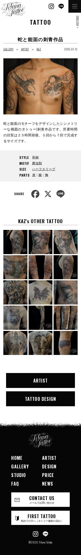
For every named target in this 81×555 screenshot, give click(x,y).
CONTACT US (41, 499)
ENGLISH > (77, 22)
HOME (16, 457)
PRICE (48, 475)
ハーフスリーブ (43, 168)
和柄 (35, 157)
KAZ (39, 49)
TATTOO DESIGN (40, 398)
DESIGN (49, 466)
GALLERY (8, 49)
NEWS (47, 483)
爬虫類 (37, 163)
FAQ (15, 483)
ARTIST (25, 49)
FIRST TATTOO (42, 517)
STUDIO (18, 475)
